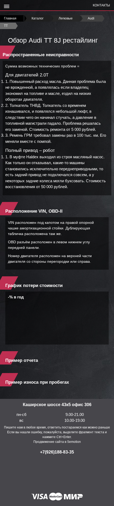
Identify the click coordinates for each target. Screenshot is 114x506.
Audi (91, 18)
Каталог (37, 18)
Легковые (66, 18)
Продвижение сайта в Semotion (57, 442)
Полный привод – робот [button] (30, 150)
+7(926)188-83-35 (57, 452)
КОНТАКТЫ (101, 5)
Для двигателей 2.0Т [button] (27, 75)
